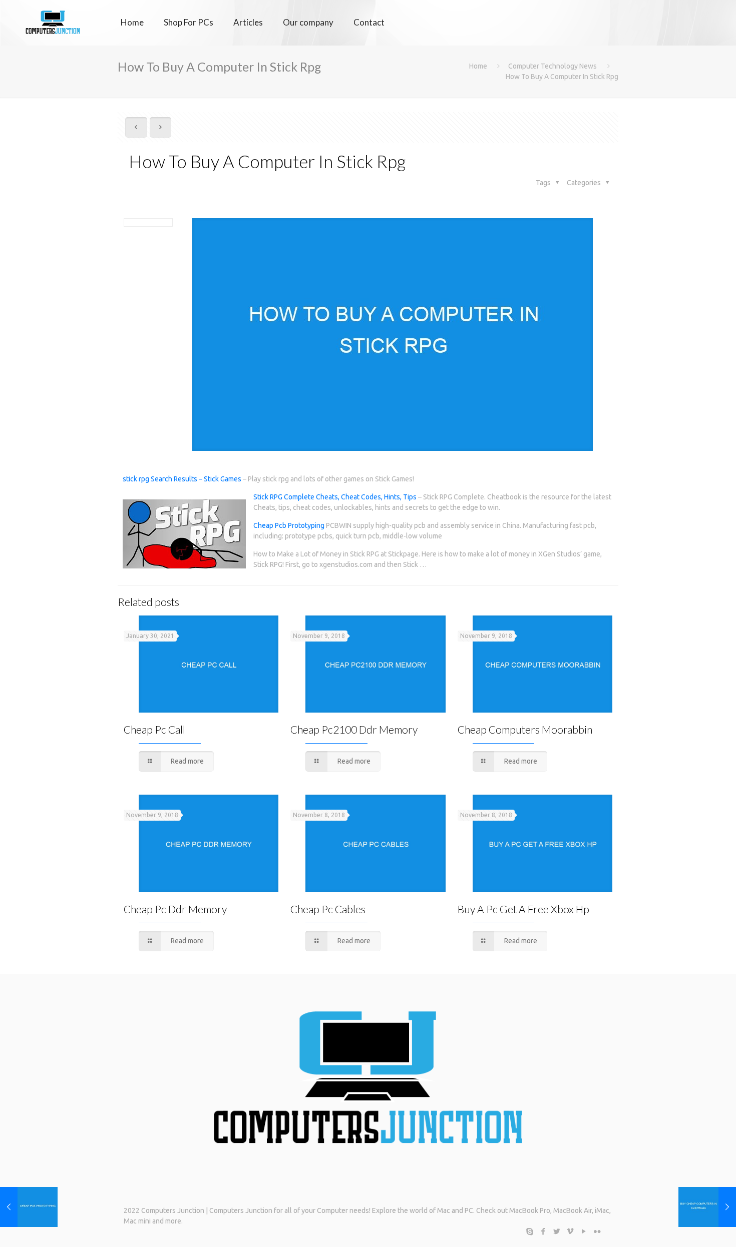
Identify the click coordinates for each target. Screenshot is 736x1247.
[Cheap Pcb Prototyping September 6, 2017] (29, 1207)
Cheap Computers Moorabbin (525, 729)
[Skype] (529, 1231)
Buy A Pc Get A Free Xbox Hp (523, 909)
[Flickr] (597, 1231)
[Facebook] (543, 1231)
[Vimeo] (570, 1231)
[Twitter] (556, 1231)
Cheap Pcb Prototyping (288, 525)
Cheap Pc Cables (327, 909)
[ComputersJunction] (53, 22)
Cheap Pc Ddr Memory (175, 909)
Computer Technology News (552, 66)
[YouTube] (583, 1231)
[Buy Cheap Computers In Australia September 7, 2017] (707, 1207)
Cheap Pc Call (154, 729)
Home (478, 66)
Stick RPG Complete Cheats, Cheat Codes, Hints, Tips (335, 497)
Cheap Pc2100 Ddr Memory (354, 729)
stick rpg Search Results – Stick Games (182, 479)
